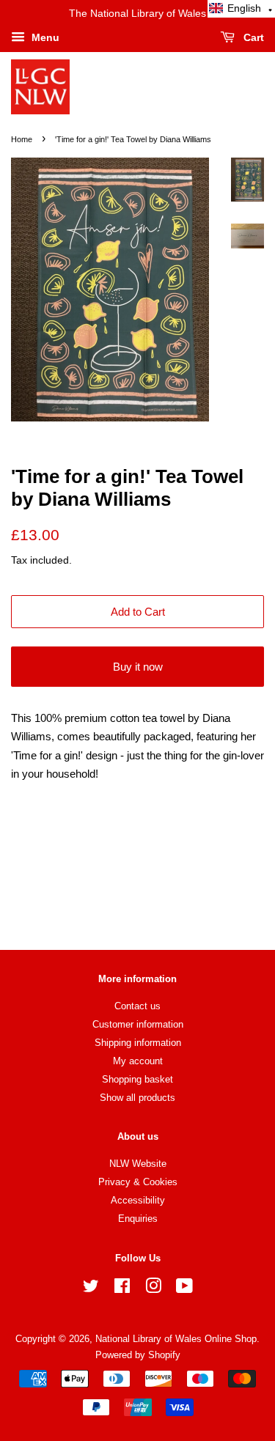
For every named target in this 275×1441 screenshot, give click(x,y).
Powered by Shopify (137, 1354)
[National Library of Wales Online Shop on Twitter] (91, 1288)
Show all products (137, 1097)
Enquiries (138, 1218)
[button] (241, 9)
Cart (252, 37)
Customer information (137, 1024)
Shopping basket (137, 1079)
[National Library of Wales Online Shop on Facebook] (122, 1288)
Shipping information (138, 1042)
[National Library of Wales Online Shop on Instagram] (153, 1288)
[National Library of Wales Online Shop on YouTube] (184, 1288)
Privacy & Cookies (137, 1181)
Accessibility (138, 1200)
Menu (44, 37)
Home (21, 139)
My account (138, 1060)
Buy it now (138, 666)
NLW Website (137, 1163)
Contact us (137, 1005)
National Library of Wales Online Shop (176, 1338)
